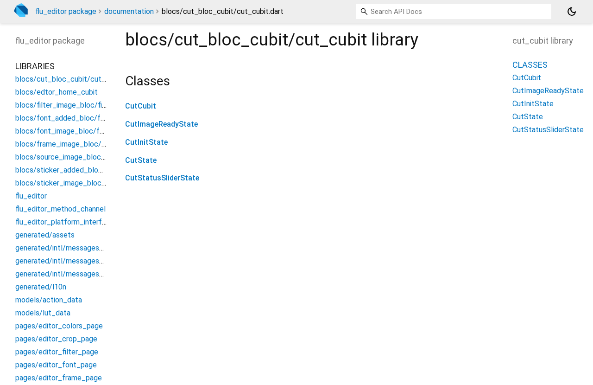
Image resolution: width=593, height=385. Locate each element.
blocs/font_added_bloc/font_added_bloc (85, 118)
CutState (141, 160)
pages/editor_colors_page (59, 325)
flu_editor (31, 196)
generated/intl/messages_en (63, 261)
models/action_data (48, 299)
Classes (530, 65)
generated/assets (45, 235)
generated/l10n (40, 286)
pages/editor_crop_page (56, 338)
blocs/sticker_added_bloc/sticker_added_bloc (93, 170)
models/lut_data (42, 312)
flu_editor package (65, 11)
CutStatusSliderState (162, 177)
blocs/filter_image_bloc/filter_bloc (73, 105)
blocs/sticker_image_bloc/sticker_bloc (80, 183)
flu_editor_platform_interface (64, 222)
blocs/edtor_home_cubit (56, 92)
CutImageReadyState (161, 124)
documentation (129, 11)
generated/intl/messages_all (63, 248)
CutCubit (140, 106)
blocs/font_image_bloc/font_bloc (72, 131)
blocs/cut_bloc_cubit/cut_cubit (68, 79)
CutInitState (146, 142)
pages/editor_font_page (56, 364)
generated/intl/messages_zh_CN (70, 274)
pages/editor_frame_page (58, 377)
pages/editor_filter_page (56, 351)
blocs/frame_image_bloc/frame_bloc (77, 144)
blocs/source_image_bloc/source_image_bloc (92, 157)
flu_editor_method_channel (60, 209)
